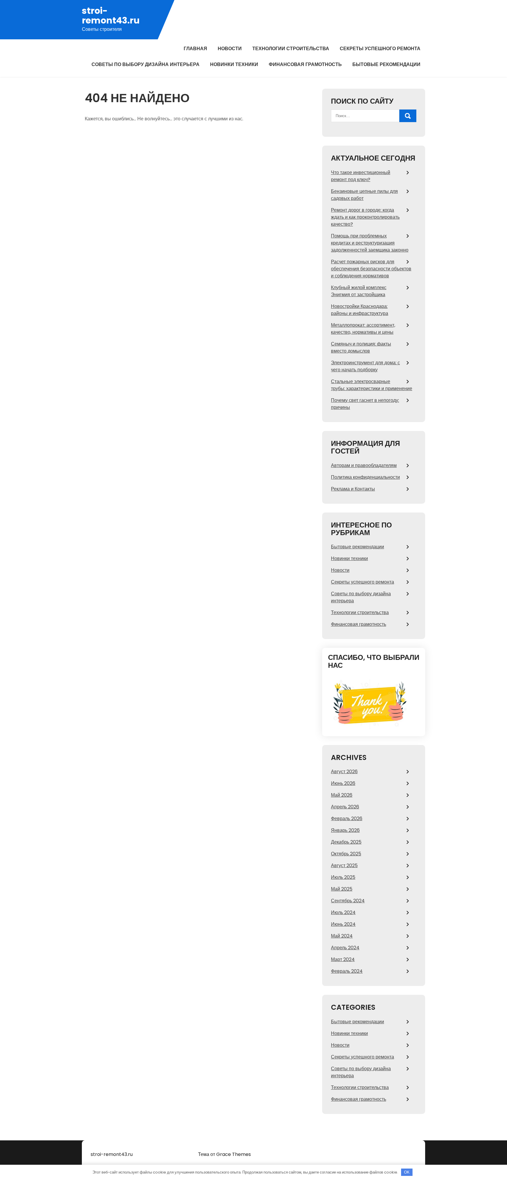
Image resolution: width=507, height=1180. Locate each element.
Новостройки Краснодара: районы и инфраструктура (359, 310)
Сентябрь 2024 (348, 900)
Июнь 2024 (343, 924)
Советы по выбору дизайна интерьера (146, 64)
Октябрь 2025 (346, 853)
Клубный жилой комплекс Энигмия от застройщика (358, 291)
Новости (230, 48)
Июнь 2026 (343, 783)
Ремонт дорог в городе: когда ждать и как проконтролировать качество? (365, 217)
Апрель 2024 (345, 947)
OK (407, 1172)
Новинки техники (234, 64)
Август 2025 (344, 865)
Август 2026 (344, 771)
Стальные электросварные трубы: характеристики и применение (371, 385)
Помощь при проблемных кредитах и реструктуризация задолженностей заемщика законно (369, 242)
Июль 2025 (343, 877)
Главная (195, 48)
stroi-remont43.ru (111, 15)
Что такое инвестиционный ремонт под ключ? (360, 176)
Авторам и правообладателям (364, 465)
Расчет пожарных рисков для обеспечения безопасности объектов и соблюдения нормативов (371, 268)
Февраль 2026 (346, 818)
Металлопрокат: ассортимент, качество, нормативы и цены (363, 329)
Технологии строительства (290, 48)
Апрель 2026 (345, 806)
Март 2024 (343, 959)
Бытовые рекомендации (386, 64)
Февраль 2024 (347, 971)
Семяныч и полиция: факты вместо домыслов (361, 347)
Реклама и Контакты (353, 489)
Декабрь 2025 (346, 842)
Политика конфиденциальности (365, 477)
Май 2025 (341, 889)
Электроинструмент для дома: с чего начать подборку (365, 366)
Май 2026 (341, 795)
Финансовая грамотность (305, 64)
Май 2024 (342, 936)
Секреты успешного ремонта (380, 48)
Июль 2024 (343, 912)
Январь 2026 (345, 830)
